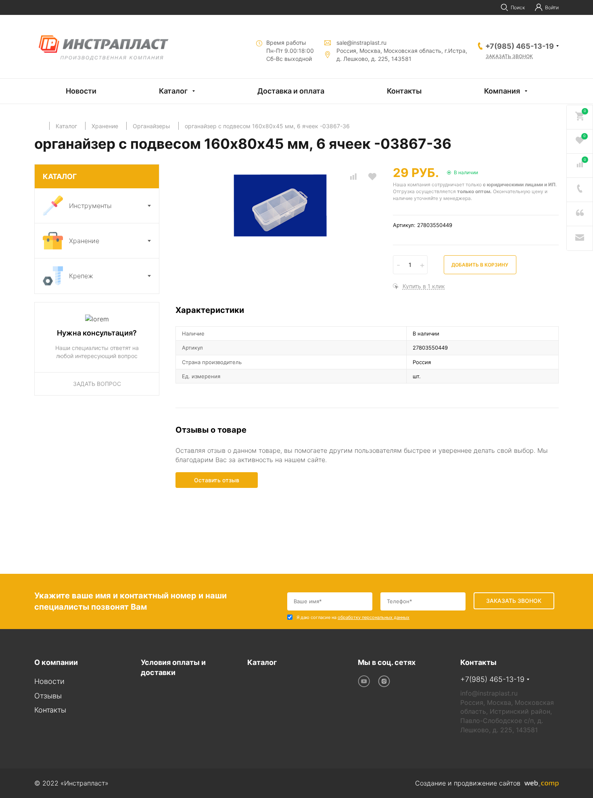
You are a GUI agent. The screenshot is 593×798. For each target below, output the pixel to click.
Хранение (84, 241)
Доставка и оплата (290, 91)
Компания (502, 91)
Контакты (404, 91)
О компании (56, 662)
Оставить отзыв (216, 480)
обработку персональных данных (373, 617)
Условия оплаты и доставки (173, 667)
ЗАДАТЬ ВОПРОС (97, 383)
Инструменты (90, 206)
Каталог (173, 91)
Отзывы (48, 696)
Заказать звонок (509, 56)
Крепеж (81, 276)
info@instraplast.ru (489, 693)
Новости (81, 91)
